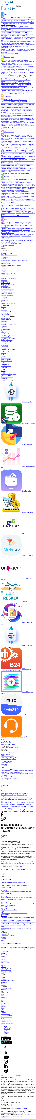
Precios (3, 246)
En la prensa (4, 961)
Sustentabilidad (5, 962)
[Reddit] (6, 1072)
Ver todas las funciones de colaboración (11, 128)
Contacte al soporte (6, 970)
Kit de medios (4, 958)
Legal (5, 1026)
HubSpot (3, 1002)
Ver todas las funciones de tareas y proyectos (12, 93)
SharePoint (3, 1006)
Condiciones (7, 1027)
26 (7, 934)
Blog (2, 811)
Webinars (3, 967)
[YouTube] (6, 1058)
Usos (2, 983)
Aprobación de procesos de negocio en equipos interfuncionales (17, 917)
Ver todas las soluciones (7, 377)
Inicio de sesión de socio (7, 1023)
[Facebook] (5, 1049)
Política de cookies (22, 1108)
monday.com (4, 997)
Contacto (3, 959)
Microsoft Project (5, 1003)
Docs (2, 991)
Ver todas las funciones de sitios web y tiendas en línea (15, 173)
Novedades (4, 835)
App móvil (3, 1012)
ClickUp (3, 995)
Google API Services (6, 1017)
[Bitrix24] (8, 3)
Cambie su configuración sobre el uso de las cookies (17, 1115)
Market (2, 1011)
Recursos (3, 985)
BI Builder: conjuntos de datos (9, 910)
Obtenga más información (7, 1113)
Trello (2, 1000)
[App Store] (6, 1040)
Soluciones (3, 979)
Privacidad (7, 1029)
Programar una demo (6, 971)
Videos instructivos (6, 968)
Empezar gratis (5, 4)
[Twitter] (6, 1054)
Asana (2, 994)
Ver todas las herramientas (7, 245)
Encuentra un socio (6, 1020)
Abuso (6, 1033)
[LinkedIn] (6, 1068)
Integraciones (4, 378)
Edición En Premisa (6, 988)
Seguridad (6, 1032)
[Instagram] (6, 1063)
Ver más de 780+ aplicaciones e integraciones (13, 737)
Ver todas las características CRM (9, 53)
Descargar (3, 989)
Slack (2, 1005)
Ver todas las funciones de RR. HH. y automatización (15, 216)
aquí (21, 866)
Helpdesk (3, 965)
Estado (2, 973)
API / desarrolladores (6, 1015)
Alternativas (4, 982)
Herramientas (4, 954)
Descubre (6, 859)
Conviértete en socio (6, 1021)
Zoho (2, 998)
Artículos (3, 977)
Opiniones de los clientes (7, 980)
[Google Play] (6, 1043)
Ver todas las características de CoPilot (11, 243)
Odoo (2, 1008)
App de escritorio (5, 1014)
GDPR (6, 1030)
